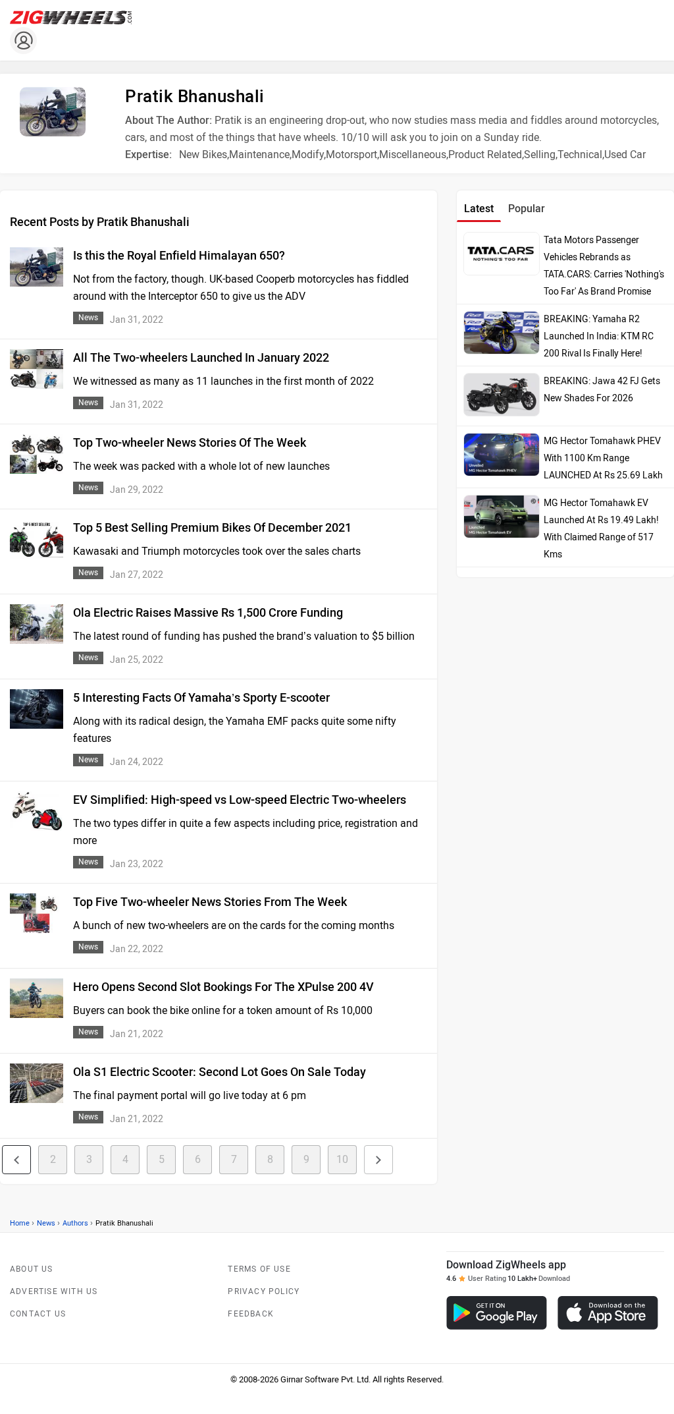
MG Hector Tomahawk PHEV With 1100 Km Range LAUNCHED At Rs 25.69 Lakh (603, 458)
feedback (251, 1313)
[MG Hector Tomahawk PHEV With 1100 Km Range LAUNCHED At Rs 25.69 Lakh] (501, 454)
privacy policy (263, 1291)
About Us (31, 1269)
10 (342, 1159)
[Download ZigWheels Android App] (496, 1313)
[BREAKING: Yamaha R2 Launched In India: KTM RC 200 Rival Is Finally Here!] (501, 332)
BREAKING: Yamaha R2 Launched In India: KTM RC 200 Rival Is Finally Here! (599, 336)
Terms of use (259, 1269)
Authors (75, 1223)
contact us (38, 1313)
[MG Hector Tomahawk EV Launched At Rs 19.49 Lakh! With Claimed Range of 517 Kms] (501, 516)
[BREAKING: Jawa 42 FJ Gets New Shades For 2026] (501, 394)
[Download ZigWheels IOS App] (607, 1313)
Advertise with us (53, 1291)
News (46, 1223)
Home (20, 1223)
